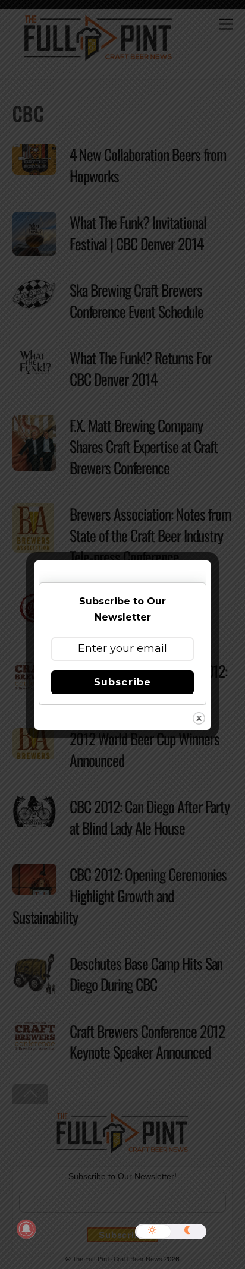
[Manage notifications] (26, 1229)
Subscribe (122, 682)
